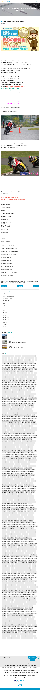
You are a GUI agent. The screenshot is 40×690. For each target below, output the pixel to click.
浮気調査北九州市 (4, 594)
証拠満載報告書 (25, 420)
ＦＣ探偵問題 (20, 564)
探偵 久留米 (5, 312)
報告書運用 (18, 384)
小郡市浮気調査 (27, 611)
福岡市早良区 (21, 359)
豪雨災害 (12, 405)
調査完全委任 (25, 526)
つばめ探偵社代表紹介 (12, 458)
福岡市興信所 (11, 482)
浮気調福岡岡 (27, 554)
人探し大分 (13, 615)
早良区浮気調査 (4, 467)
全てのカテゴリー (5, 293)
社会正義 (26, 596)
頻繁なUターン (7, 414)
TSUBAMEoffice (24, 594)
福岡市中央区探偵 (31, 528)
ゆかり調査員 (20, 388)
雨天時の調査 (21, 437)
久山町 (33, 359)
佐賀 (11, 365)
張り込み (11, 467)
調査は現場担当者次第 (25, 412)
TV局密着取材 (31, 484)
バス (29, 382)
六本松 (12, 367)
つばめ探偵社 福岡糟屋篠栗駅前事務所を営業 (9, 248)
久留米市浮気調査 (25, 530)
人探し (31, 365)
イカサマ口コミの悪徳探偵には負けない (7, 465)
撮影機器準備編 (4, 399)
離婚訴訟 (23, 439)
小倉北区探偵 (13, 541)
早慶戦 (17, 403)
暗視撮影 (12, 435)
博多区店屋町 (30, 437)
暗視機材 (29, 403)
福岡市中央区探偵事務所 (12, 522)
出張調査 (17, 380)
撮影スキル (31, 429)
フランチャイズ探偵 (15, 507)
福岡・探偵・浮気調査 (15, 524)
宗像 (3, 378)
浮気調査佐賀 (17, 556)
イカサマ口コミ (30, 592)
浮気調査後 (35, 412)
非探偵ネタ (14, 573)
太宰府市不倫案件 (22, 617)
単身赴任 (25, 424)
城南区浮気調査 (22, 492)
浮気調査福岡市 (13, 469)
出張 (9, 369)
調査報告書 (16, 393)
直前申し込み (8, 569)
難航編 (17, 424)
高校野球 (35, 598)
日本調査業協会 (28, 378)
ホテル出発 (35, 369)
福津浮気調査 (25, 494)
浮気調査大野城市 (10, 499)
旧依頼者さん (10, 441)
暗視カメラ (19, 369)
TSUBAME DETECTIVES (5, 505)
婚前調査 (28, 365)
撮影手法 (32, 407)
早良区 (6, 382)
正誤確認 (18, 575)
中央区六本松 (26, 382)
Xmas (9, 526)
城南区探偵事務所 (26, 484)
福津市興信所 (4, 477)
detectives (13, 594)
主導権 (23, 422)
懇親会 (8, 613)
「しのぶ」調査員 (12, 397)
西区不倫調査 (33, 522)
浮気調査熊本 (28, 569)
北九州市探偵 (34, 592)
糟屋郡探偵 (9, 539)
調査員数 (23, 367)
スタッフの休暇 (17, 486)
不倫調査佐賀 (35, 456)
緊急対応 (11, 535)
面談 (26, 562)
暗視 (10, 376)
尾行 (21, 365)
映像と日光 (29, 431)
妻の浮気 (3, 552)
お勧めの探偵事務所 (29, 622)
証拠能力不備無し (4, 412)
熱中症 (27, 598)
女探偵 (27, 499)
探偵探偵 (3, 588)
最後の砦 (16, 416)
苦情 (32, 511)
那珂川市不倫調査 (21, 607)
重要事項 (28, 407)
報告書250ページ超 (10, 412)
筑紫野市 (19, 365)
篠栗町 (18, 363)
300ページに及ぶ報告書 (5, 448)
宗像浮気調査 (16, 477)
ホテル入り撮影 (25, 403)
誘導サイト (26, 588)
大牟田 (3, 359)
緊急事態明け (14, 575)
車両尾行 (26, 386)
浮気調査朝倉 (4, 473)
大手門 (15, 628)
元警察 (19, 569)
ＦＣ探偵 (21, 556)
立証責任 (23, 429)
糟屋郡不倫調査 (30, 630)
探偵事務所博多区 (4, 490)
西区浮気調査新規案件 (25, 399)
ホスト (22, 560)
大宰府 (27, 361)
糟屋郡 (19, 378)
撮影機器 (3, 401)
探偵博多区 (3, 488)
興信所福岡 (8, 473)
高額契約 (34, 535)
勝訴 (8, 467)
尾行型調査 (23, 418)
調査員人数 (20, 420)
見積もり (31, 380)
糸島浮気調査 (4, 530)
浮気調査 (36, 281)
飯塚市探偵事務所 (32, 475)
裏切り (35, 552)
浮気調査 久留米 (5, 320)
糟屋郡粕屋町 (28, 384)
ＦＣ (31, 367)
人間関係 (9, 581)
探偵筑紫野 (14, 490)
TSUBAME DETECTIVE (17, 554)
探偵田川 (23, 465)
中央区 (24, 371)
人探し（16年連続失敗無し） (30, 471)
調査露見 (19, 395)
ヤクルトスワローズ (23, 573)
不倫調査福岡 (34, 486)
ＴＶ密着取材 (4, 524)
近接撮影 (3, 554)
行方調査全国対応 (21, 596)
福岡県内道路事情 (13, 526)
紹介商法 (17, 492)
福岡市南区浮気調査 (31, 518)
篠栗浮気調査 (34, 562)
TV (35, 386)
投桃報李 (26, 543)
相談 (15, 488)
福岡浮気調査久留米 (5, 634)
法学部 (32, 571)
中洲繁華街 (17, 452)
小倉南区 (27, 388)
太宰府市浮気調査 (29, 509)
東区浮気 (29, 575)
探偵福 (35, 590)
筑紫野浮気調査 (8, 471)
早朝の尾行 (3, 598)
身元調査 (7, 376)
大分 (12, 611)
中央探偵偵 (30, 560)
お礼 (10, 486)
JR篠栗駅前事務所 (9, 437)
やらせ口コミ (11, 388)
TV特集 (26, 626)
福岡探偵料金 (15, 613)
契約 (10, 363)
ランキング (13, 492)
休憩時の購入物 (17, 435)
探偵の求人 (23, 590)
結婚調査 (11, 282)
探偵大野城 (34, 530)
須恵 (15, 384)
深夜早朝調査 (23, 448)
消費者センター (25, 376)
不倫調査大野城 (4, 630)
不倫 (28, 367)
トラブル (29, 424)
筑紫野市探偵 (31, 520)
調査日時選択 (9, 407)
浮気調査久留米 (21, 454)
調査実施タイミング (12, 431)
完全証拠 (13, 545)
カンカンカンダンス (25, 628)
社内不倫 (6, 592)
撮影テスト (27, 475)
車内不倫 (19, 562)
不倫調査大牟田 (8, 556)
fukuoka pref (29, 503)
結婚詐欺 (11, 386)
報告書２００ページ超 (5, 492)
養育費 (29, 590)
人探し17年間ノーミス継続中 (15, 617)
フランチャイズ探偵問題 (27, 477)
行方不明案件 (27, 613)
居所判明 (9, 564)
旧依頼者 (34, 539)
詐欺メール (7, 431)
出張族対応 (8, 541)
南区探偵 (30, 530)
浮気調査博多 (4, 503)
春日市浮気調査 (34, 465)
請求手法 (14, 437)
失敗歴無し (30, 535)
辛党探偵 (14, 535)
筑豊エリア (11, 448)
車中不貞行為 (34, 399)
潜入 (18, 605)
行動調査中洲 (31, 634)
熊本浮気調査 (15, 518)
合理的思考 (7, 554)
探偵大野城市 (17, 473)
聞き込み (3, 562)
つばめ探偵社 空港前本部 (4, 281)
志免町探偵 (11, 560)
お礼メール (16, 482)
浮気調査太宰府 (17, 600)
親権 (21, 371)
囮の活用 (14, 609)
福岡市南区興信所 (25, 528)
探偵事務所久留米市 (5, 522)
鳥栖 (8, 359)
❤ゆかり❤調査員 (7, 378)
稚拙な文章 (16, 454)
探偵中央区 (33, 499)
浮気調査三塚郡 (31, 596)
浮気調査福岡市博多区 (21, 518)
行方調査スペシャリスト (33, 613)
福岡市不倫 (16, 592)
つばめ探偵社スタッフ (23, 452)
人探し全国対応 (22, 475)
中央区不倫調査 (4, 628)
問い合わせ (7, 562)
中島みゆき (35, 558)
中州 (6, 575)
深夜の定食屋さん (9, 600)
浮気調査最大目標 (21, 386)
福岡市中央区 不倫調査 (5, 486)
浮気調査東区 (4, 511)
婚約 (24, 579)
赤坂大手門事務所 (19, 628)
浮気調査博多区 (34, 501)
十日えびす (8, 543)
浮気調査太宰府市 (31, 505)
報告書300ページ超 (17, 456)
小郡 (14, 359)
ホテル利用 (30, 393)
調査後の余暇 (9, 450)
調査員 (13, 486)
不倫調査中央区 (25, 615)
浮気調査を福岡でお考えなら (6, 257)
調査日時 (35, 384)
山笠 (7, 579)
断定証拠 (29, 558)
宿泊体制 (3, 605)
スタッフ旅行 (21, 543)
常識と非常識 (25, 577)
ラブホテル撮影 (18, 545)
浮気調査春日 (9, 511)
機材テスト (26, 560)
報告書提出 (3, 416)
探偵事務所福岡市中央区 (19, 505)
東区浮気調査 (9, 484)
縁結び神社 (12, 558)
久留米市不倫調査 (11, 634)
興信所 (32, 361)
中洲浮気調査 (30, 526)
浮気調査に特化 (14, 418)
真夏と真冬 (30, 435)
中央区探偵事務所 (27, 492)
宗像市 (28, 552)
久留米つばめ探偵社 (32, 281)
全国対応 (14, 452)
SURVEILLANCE (29, 594)
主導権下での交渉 (27, 422)
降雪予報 (30, 564)
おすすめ (3, 471)
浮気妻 (7, 552)
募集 (12, 605)
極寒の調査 (14, 467)
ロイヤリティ (25, 556)
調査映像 (3, 590)
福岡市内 (25, 359)
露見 (5, 367)
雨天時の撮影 (4, 395)
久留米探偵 (30, 454)
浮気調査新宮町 (4, 573)
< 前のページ (4, 286)
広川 (17, 448)
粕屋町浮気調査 (26, 537)
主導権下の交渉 (24, 405)
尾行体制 (34, 560)
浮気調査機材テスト (8, 418)
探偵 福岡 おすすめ (5, 458)
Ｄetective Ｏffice (9, 507)
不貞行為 (24, 365)
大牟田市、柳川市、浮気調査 (24, 435)
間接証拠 (16, 571)
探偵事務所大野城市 (8, 605)
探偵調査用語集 (17, 634)
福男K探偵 (13, 598)
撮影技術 (7, 386)
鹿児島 (17, 359)
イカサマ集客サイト (19, 450)
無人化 (3, 367)
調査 (16, 547)
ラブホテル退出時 (16, 543)
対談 (33, 388)
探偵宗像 (32, 552)
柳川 (6, 588)
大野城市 (34, 363)
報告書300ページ (21, 537)
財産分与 (3, 575)
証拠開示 (31, 371)
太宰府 (8, 558)
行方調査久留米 (4, 609)
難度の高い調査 (15, 386)
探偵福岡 (7, 397)
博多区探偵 (25, 486)
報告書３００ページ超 (29, 439)
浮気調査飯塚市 (18, 541)
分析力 (3, 365)
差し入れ (18, 414)
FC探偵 (7, 401)
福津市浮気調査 (18, 560)
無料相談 (11, 613)
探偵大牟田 (26, 454)
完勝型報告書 (19, 412)
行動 (17, 511)
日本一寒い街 (21, 424)
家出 (5, 452)
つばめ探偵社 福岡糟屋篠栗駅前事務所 (13, 281)
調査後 (36, 554)
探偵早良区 (30, 556)
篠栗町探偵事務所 (16, 520)
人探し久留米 (4, 617)
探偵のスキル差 (20, 547)
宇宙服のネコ (35, 437)
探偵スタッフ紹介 (4, 581)
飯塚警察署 (3, 569)
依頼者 (12, 543)
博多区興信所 (10, 490)
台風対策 (29, 397)
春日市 (8, 363)
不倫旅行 (16, 594)
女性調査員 (3, 632)
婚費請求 (9, 588)
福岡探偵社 (20, 524)
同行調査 (29, 571)
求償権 (34, 380)
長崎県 (17, 437)
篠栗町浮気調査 (22, 522)
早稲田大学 (33, 414)
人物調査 (3, 376)
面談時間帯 (23, 562)
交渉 (14, 596)
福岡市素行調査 (4, 626)
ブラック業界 (16, 429)
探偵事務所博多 (21, 592)
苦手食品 (30, 579)
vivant (26, 571)
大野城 (21, 376)
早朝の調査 (24, 431)
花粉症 (8, 477)
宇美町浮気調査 (10, 528)
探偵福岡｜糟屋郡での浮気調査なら (7, 275)
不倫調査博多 (4, 613)
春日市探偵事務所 (28, 501)
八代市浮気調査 (34, 624)
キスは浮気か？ (10, 433)
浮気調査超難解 (35, 435)
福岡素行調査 (9, 611)
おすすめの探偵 (15, 622)
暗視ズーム (34, 393)
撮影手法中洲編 (34, 401)
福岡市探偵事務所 (22, 469)
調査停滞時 (31, 543)
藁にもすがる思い (20, 416)
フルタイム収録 (25, 564)
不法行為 (13, 454)
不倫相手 (29, 490)
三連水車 (31, 388)
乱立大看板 (30, 539)
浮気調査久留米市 (10, 520)
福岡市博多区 (33, 382)
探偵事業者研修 (4, 482)
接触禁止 (3, 369)
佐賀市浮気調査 (35, 526)
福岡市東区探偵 (26, 535)
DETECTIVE (22, 554)
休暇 (25, 407)
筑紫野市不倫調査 (27, 473)
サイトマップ (24, 677)
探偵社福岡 (33, 469)
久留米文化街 (34, 454)
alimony (9, 594)
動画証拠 (13, 380)
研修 (25, 363)
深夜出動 (35, 596)
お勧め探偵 (34, 622)
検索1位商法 (12, 569)
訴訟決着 (33, 433)
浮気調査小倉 (9, 524)
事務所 (22, 545)
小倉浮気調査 (14, 528)
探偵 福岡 (14, 282)
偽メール (7, 596)
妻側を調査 (11, 420)
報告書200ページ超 (4, 380)
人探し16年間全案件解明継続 (24, 605)
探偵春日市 (3, 509)
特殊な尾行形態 (31, 420)
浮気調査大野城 (18, 501)
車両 (26, 590)
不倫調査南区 (21, 634)
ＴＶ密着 (3, 535)
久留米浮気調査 (13, 471)
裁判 (26, 465)
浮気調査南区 (28, 511)
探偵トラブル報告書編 (10, 429)
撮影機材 (23, 369)
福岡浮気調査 (26, 437)
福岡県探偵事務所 (22, 471)
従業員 (15, 579)
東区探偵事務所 (32, 507)
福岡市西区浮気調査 (9, 530)
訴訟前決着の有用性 (10, 382)
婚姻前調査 (19, 581)
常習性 (34, 367)
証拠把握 (10, 361)
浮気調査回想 (11, 562)
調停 (28, 359)
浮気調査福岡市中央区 (23, 509)
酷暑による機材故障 (21, 507)
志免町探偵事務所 (26, 609)
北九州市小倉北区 (4, 441)
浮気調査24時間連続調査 (34, 416)
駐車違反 (3, 418)
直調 (7, 416)
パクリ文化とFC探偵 (26, 416)
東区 (18, 382)
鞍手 (3, 624)
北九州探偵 (12, 564)
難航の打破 (32, 577)
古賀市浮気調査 (24, 490)
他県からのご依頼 (4, 469)
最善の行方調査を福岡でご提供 (6, 263)
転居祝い (29, 452)
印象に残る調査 (29, 414)
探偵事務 (16, 605)
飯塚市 (32, 378)
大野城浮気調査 (19, 490)
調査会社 (8, 607)
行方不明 (35, 450)
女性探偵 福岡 (8, 632)
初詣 (17, 539)
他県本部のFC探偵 (31, 541)
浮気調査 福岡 (25, 282)
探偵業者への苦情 (30, 376)
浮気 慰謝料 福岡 (6, 319)
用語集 (4, 327)
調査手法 (16, 558)
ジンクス (32, 424)
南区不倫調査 (8, 501)
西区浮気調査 (13, 509)
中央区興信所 (30, 486)
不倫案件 (21, 526)
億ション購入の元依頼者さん (6, 435)
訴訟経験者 (29, 401)
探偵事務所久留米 (10, 609)
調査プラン (33, 431)
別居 (8, 628)
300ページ (16, 388)
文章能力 (34, 588)
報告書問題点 (4, 429)
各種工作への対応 (21, 407)
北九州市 (3, 556)
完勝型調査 (20, 433)
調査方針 (31, 363)
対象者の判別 (19, 441)
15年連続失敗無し (9, 452)
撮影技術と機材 (27, 429)
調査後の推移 (30, 588)
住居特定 (16, 581)
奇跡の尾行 (3, 388)
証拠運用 (29, 386)
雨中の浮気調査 (23, 384)
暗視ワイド (33, 403)
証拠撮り (9, 592)
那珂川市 (26, 518)
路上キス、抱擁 (15, 433)
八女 (20, 448)
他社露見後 (15, 378)
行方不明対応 (9, 617)
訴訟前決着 (20, 403)
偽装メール (10, 596)
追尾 (6, 547)
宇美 (7, 424)
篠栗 (35, 359)
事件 (13, 600)
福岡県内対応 (4, 543)
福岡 (18, 401)
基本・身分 (19, 632)
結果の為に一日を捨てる (5, 420)
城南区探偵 (14, 530)
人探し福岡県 (17, 475)
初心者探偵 (24, 547)
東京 (3, 592)
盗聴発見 (14, 399)
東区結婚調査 (4, 537)
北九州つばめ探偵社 (6, 324)
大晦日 (25, 414)
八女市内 (30, 399)
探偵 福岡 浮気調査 (5, 371)
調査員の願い (33, 492)
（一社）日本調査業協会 (31, 547)
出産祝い (19, 558)
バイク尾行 (11, 414)
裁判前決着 (3, 397)
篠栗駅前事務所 (29, 433)
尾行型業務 (9, 547)
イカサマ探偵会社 (4, 539)
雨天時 (32, 418)
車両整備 (30, 441)
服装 (32, 558)
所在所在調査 (31, 600)
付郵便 (31, 467)
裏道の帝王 (16, 405)
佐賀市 (25, 592)
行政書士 (35, 378)
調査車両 (7, 388)
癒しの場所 (17, 431)
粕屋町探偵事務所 (28, 522)
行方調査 (5, 282)
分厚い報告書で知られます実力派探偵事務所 (9, 272)
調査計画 (9, 573)
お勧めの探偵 (16, 624)
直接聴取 (12, 579)
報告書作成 (23, 395)
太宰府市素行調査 (4, 499)
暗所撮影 (28, 573)
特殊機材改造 (20, 571)
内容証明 (16, 382)
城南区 (32, 384)
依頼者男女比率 (16, 420)
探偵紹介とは (12, 537)
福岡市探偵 (20, 499)
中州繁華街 (21, 588)
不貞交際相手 (9, 395)
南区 (30, 359)
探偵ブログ (27, 395)
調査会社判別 (17, 376)
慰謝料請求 (14, 365)
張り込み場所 (14, 422)
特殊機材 (33, 594)
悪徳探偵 (9, 367)
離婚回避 (27, 482)
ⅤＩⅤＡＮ (11, 628)
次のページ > (36, 286)
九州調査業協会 (23, 378)
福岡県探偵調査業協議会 (17, 367)
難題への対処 (15, 401)
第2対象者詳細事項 (33, 422)
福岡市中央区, (30, 494)
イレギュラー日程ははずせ (30, 405)
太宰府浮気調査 (20, 528)
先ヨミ (26, 397)
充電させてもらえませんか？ (9, 590)
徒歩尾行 (33, 386)
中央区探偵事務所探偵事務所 (14, 607)
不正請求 (3, 596)
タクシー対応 (31, 369)
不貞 (8, 482)
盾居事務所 (13, 577)
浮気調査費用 (4, 607)
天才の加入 (3, 579)
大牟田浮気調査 (20, 494)
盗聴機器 (32, 452)
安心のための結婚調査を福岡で (6, 269)
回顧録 (34, 524)
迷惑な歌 (33, 575)
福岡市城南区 (4, 494)
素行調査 (2, 282)
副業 (18, 579)
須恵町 (24, 388)
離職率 (19, 429)
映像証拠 (13, 403)
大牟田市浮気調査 (20, 503)
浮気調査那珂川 (26, 539)
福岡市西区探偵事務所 (20, 535)
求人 (14, 560)
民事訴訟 (36, 543)
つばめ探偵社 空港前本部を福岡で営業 (7, 245)
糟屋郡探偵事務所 (28, 458)
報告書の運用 (4, 545)
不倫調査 (28, 448)
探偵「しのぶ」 (32, 395)
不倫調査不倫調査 (28, 617)
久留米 (24, 361)
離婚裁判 (24, 524)
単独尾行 (11, 378)
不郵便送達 (27, 600)
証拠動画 (13, 376)
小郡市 (7, 369)
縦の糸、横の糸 (4, 560)
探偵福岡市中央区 (25, 520)
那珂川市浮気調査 (9, 494)
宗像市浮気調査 (10, 630)
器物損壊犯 (3, 386)
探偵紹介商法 (32, 554)
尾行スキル (17, 471)
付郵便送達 (19, 467)
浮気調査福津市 (9, 545)
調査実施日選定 (23, 569)
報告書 (7, 361)
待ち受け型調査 (28, 418)
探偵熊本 (24, 624)
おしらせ (4, 310)
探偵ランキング (14, 588)
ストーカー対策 (30, 545)
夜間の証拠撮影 (9, 403)
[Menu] (38, 1)
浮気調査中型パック (21, 393)
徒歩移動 (16, 562)
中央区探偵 (3, 501)
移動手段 (14, 424)
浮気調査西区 (13, 556)
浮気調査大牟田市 (4, 520)
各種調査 (21, 486)
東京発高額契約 (11, 439)
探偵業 (24, 499)
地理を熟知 (31, 448)
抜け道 (17, 458)
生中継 (36, 547)
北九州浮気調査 (13, 501)
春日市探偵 (23, 501)
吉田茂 (35, 418)
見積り (19, 590)
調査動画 (16, 564)
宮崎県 (29, 632)
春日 (31, 473)
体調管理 (13, 407)
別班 (23, 571)
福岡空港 (27, 369)
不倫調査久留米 (31, 615)
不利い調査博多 (35, 630)
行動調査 (8, 537)
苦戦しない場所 (4, 484)
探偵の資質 (7, 535)
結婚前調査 (23, 581)
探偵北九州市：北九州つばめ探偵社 (20, 598)
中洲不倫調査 (14, 539)
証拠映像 (6, 365)
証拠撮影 (18, 371)
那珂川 (17, 361)
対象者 (12, 369)
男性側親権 (10, 422)
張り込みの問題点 (11, 416)
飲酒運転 (15, 414)
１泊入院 (12, 488)
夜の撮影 (15, 448)
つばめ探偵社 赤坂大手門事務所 (24, 281)
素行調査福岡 (23, 482)
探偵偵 (31, 611)
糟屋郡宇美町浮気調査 (20, 609)
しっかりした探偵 (23, 456)
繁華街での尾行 (15, 494)
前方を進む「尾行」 (5, 422)
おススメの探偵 (35, 626)
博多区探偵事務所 (14, 484)
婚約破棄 (27, 579)
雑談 (9, 579)
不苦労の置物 (34, 564)
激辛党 (36, 556)
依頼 (34, 365)
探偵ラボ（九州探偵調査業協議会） (28, 450)
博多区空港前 (30, 562)
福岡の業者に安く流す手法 (5, 393)
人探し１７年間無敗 (25, 632)
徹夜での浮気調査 (34, 397)
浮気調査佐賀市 (14, 626)
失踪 (3, 452)
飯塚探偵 (20, 465)
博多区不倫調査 (17, 611)
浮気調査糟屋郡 (14, 511)
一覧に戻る (20, 286)
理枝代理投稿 (10, 401)
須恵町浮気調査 (22, 611)
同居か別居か (19, 418)
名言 (21, 577)
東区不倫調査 (14, 630)
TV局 (25, 552)
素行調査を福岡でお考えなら (6, 260)
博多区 (3, 382)
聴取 (21, 541)
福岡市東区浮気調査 (12, 505)
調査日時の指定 (4, 450)
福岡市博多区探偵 (20, 530)
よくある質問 (18, 488)
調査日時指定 (19, 422)
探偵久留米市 (31, 598)
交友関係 (21, 579)
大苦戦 (29, 577)
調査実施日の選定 (29, 456)
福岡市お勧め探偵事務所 (22, 622)
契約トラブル (34, 509)
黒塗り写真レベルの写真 (18, 439)
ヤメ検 (34, 611)
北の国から (3, 577)
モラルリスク (24, 630)
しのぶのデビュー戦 (14, 395)
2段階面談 (24, 433)
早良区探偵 (17, 509)
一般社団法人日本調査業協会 (6, 456)
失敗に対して (34, 581)
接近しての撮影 (14, 363)
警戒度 (9, 469)
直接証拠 (12, 571)
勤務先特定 (17, 469)
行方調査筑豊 (4, 600)
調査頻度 (10, 424)
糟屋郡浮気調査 (33, 490)
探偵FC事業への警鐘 (25, 441)
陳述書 (27, 581)
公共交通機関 (11, 554)
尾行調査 (13, 592)
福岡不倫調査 (4, 507)
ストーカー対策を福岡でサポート (7, 266)
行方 (29, 361)
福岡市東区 (21, 382)
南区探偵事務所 (18, 577)
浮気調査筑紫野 (25, 505)
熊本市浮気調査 (29, 624)
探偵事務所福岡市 (4, 475)
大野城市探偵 (21, 539)
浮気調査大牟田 (16, 499)
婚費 (19, 482)
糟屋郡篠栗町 (27, 371)
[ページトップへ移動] (38, 659)
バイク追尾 (3, 361)
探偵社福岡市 (31, 605)
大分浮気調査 (31, 628)
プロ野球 (19, 573)
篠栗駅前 (7, 439)
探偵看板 (30, 581)
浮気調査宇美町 (33, 569)
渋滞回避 (20, 458)
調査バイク (15, 369)
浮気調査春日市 (22, 473)
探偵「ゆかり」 (22, 397)
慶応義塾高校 (21, 511)
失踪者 (25, 511)
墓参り (12, 581)
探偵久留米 (33, 458)
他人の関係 (20, 624)
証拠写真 (12, 359)
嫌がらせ (3, 547)
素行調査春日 (8, 509)
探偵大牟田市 (31, 607)
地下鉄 (20, 594)
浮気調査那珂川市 (10, 518)
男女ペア (27, 380)
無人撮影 (26, 393)
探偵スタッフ (22, 363)
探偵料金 (19, 613)
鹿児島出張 (10, 552)
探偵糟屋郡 (9, 626)
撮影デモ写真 (22, 575)
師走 (3, 414)
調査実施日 (12, 393)
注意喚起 (13, 475)
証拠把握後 (19, 552)
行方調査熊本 (9, 615)
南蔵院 (35, 573)
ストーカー (8, 282)
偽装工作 (16, 537)
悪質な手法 (8, 571)
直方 (11, 573)
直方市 (21, 431)
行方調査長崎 (4, 615)
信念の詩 (20, 380)
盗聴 (8, 560)
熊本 (28, 363)
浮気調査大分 (30, 626)
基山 (35, 600)
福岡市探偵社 (11, 477)
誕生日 (19, 405)
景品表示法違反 (25, 541)
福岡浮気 (18, 526)
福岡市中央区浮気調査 (10, 503)
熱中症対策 (34, 545)
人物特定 (31, 609)
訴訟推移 (29, 465)
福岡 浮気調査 (34, 632)
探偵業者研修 (21, 477)
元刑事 (16, 569)
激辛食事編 (31, 412)
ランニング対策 (8, 598)
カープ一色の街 (4, 407)
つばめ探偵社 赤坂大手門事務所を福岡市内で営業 (9, 251)
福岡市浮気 (16, 590)
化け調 (22, 414)
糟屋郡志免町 (4, 437)
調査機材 (3, 431)
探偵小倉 (13, 632)
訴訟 (9, 365)
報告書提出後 (4, 424)
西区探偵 (17, 596)
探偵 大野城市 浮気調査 (7, 314)
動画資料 (9, 399)
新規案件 (15, 412)
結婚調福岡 (9, 575)
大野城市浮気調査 (26, 467)
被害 (34, 511)
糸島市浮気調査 (4, 611)
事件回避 (9, 384)
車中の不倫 (20, 361)
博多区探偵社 (26, 634)
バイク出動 (17, 397)
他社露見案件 (14, 552)
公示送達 (17, 407)
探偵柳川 (15, 503)
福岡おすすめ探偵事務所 (9, 622)
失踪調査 (23, 613)
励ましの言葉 (14, 450)
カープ (33, 556)
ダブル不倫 (12, 456)
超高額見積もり (8, 577)
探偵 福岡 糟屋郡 (19, 282)
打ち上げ (13, 547)
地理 (35, 577)
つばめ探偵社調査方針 (23, 401)
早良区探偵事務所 (20, 484)
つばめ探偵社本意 (4, 433)
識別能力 (3, 622)
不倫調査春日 (4, 541)
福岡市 (10, 371)
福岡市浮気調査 (24, 488)
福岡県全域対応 (8, 454)
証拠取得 (23, 552)
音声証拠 (33, 617)
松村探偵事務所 (4, 558)
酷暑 (28, 543)
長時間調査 (30, 482)
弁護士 (26, 367)
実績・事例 (4, 326)
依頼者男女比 (4, 403)
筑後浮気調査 (25, 503)
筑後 (11, 399)
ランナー (36, 424)
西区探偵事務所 (22, 600)
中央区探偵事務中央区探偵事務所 (9, 624)
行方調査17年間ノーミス (19, 615)
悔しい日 (32, 573)
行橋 (29, 499)
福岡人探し (26, 607)
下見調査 (35, 376)
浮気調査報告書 (19, 399)
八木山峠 (3, 439)
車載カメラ (33, 441)
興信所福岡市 (8, 488)
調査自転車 (22, 626)
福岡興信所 (9, 475)
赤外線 (26, 575)
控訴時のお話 (14, 441)
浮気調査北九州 (4, 518)
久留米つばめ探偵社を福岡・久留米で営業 (8, 254)
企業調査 (18, 588)
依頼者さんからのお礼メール (6, 405)
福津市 (6, 359)
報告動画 (36, 429)
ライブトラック (4, 564)
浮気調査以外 (14, 371)
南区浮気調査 (27, 507)
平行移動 (24, 458)
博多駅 (12, 384)
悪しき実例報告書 (4, 384)
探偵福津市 (12, 473)
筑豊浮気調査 (16, 465)
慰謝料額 (9, 380)
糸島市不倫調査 (20, 630)
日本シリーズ (4, 571)
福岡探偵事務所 (28, 469)
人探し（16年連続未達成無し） (31, 488)
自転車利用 (18, 626)
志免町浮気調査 (4, 528)
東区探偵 (21, 520)
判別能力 (31, 537)
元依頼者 (24, 380)
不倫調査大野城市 (4, 526)
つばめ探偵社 (4, 363)
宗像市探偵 (17, 522)
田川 (22, 467)
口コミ (10, 492)
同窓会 (35, 571)
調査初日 (32, 590)
